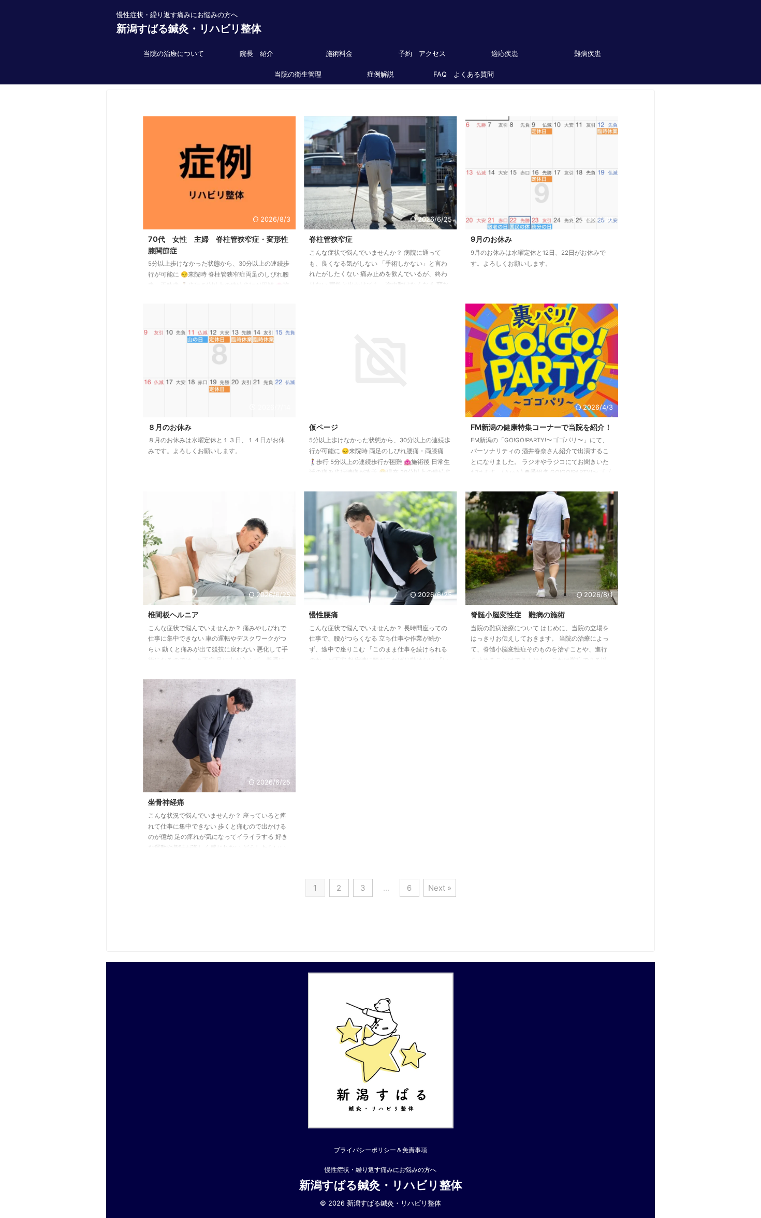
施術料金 (339, 53)
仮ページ (323, 427)
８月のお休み (170, 427)
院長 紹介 (256, 53)
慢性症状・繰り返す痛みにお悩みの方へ (380, 1169)
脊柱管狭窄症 (331, 239)
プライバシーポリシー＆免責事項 (380, 1150)
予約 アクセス (422, 53)
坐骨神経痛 (166, 802)
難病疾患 (587, 53)
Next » (439, 888)
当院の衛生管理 (297, 74)
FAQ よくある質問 (463, 74)
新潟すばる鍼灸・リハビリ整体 (188, 28)
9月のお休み (491, 239)
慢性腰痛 (327, 614)
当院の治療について (173, 53)
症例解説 (380, 74)
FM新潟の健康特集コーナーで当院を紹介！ (541, 427)
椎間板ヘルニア (173, 614)
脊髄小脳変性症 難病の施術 (518, 614)
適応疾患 (504, 53)
